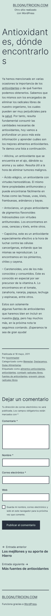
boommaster (12, 357)
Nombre (7, 455)
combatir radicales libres (30, 372)
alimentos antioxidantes (33, 368)
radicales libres (10, 380)
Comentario (10, 421)
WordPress (30, 604)
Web (4, 489)
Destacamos (40, 361)
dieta (16, 318)
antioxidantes (10, 88)
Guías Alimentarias (11, 365)
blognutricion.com (30, 5)
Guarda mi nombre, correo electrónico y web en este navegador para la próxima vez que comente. (27, 511)
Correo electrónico (14, 472)
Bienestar (28, 361)
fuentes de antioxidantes (14, 376)
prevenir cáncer (37, 376)
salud (8, 116)
